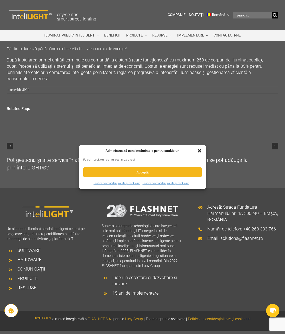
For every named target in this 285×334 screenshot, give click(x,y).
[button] (199, 151)
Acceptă (142, 172)
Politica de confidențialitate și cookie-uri (117, 183)
